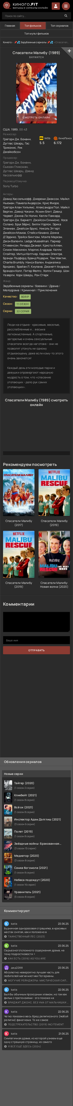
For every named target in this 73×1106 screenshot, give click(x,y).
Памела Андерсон (28, 203)
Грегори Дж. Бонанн (17, 139)
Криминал (28, 290)
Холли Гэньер (52, 271)
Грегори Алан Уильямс (19, 207)
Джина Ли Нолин (26, 216)
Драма (53, 286)
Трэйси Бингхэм (29, 237)
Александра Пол (47, 207)
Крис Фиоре (51, 203)
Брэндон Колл (12, 271)
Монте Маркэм (51, 237)
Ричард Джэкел (30, 245)
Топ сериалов (59, 25)
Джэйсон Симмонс (46, 220)
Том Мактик (58, 258)
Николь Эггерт (49, 228)
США (6, 129)
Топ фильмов (33, 25)
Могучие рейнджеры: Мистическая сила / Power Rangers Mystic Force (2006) (38, 980)
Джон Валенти (13, 241)
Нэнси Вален (35, 262)
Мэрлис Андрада (40, 249)
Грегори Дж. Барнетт (17, 220)
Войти (56, 6)
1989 (14, 129)
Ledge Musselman (37, 241)
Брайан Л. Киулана (30, 266)
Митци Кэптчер (27, 254)
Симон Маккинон (15, 249)
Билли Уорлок (41, 224)
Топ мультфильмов (36, 33)
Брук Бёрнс (22, 224)
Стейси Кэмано (38, 233)
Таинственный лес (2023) (26, 936)
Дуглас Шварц (13, 143)
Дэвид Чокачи (24, 211)
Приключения (47, 290)
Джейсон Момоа (14, 233)
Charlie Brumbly (13, 262)
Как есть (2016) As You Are (27, 958)
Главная (10, 25)
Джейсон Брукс (27, 228)
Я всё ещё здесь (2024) (24, 1046)
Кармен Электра (50, 254)
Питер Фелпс (33, 271)
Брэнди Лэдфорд (14, 258)
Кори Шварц (24, 275)
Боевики (41, 286)
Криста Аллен (52, 245)
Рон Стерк (41, 275)
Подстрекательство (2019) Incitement (36, 1024)
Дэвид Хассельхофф (17, 199)
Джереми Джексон (46, 199)
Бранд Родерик (38, 258)
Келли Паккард (49, 216)
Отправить (36, 650)
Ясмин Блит (43, 211)
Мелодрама (11, 290)
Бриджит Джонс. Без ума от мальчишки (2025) (38, 1002)
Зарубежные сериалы (18, 286)
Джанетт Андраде (56, 266)
